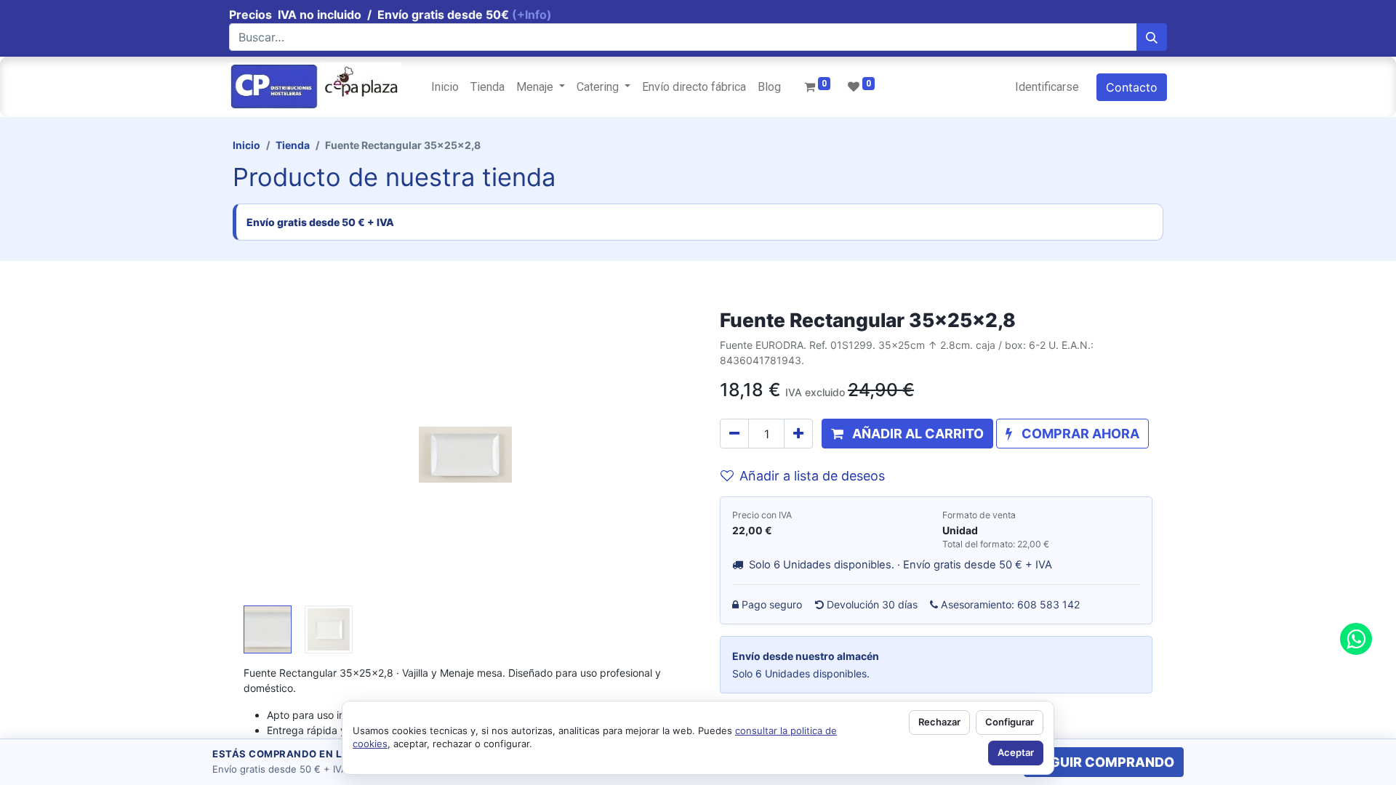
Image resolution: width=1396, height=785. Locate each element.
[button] (277, 454)
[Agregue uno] (798, 433)
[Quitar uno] (734, 433)
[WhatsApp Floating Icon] (1356, 639)
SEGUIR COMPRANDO (1103, 762)
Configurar (1009, 722)
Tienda (293, 145)
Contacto (1132, 87)
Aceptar (1016, 752)
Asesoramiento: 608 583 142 (1010, 604)
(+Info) (532, 14)
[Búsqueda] (1151, 37)
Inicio (246, 145)
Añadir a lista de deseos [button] (812, 475)
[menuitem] (445, 87)
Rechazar (939, 722)
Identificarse (1047, 87)
